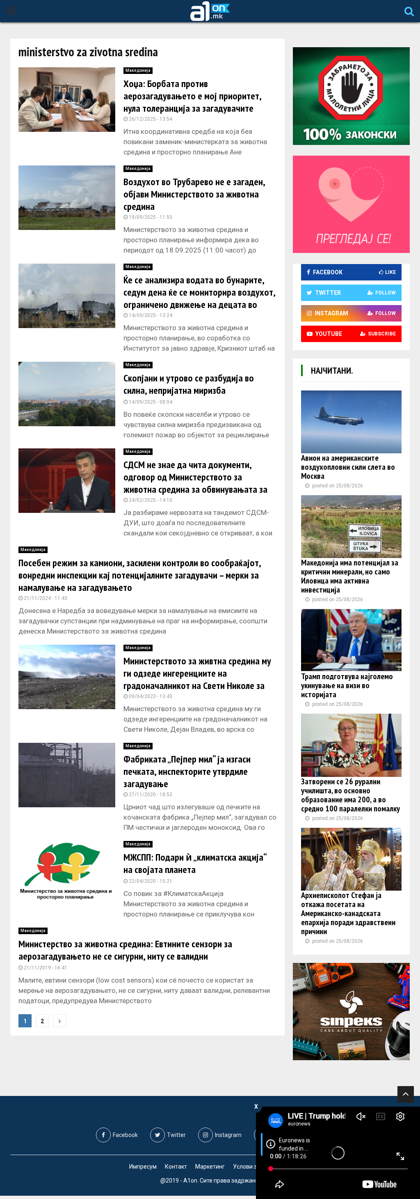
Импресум (143, 1166)
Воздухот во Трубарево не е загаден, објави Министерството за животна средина (194, 194)
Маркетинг (210, 1166)
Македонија (138, 70)
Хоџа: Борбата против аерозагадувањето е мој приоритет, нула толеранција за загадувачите (192, 96)
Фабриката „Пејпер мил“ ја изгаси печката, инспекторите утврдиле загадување (187, 771)
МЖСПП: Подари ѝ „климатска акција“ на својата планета (194, 863)
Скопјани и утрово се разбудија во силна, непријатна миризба (188, 384)
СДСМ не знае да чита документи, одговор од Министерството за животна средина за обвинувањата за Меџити (195, 483)
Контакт (176, 1166)
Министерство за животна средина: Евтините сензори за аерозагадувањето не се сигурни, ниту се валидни (125, 949)
